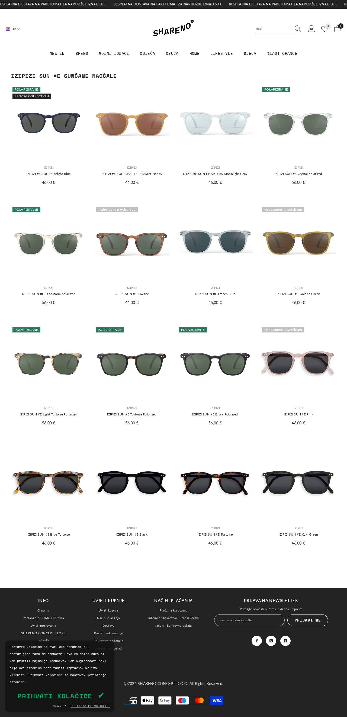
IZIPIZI (48, 167)
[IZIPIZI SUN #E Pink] (298, 363)
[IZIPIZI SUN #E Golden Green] (298, 243)
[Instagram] (271, 641)
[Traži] (278, 29)
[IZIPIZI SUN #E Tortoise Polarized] (131, 363)
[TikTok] (285, 641)
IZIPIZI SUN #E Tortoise (215, 534)
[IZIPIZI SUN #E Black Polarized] (215, 363)
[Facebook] (257, 641)
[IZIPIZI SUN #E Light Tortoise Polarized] (48, 363)
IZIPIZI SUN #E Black (131, 534)
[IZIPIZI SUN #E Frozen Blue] (215, 243)
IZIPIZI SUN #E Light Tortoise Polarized (48, 414)
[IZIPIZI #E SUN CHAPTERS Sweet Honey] (131, 123)
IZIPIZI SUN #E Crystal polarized (298, 174)
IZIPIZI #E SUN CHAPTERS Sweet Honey (132, 174)
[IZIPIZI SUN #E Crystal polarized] (298, 123)
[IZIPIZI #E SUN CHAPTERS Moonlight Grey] (215, 123)
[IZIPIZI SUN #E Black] (131, 483)
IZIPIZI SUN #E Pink (298, 414)
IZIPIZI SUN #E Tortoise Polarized (131, 414)
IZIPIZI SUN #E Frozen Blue (215, 294)
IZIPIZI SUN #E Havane (132, 294)
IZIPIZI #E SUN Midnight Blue (49, 174)
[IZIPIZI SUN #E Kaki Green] (298, 483)
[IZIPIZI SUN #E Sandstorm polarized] (48, 243)
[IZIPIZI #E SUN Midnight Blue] (48, 123)
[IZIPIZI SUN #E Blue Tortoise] (48, 483)
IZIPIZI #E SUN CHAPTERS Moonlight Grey (215, 174)
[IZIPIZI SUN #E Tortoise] (215, 483)
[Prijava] (311, 28)
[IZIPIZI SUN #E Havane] (131, 243)
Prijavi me (308, 620)
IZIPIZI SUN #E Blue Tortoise (48, 534)
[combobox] (273, 29)
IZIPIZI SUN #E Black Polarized (215, 414)
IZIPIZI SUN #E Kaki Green (298, 534)
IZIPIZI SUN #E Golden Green (298, 294)
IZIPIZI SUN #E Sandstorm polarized (48, 294)
